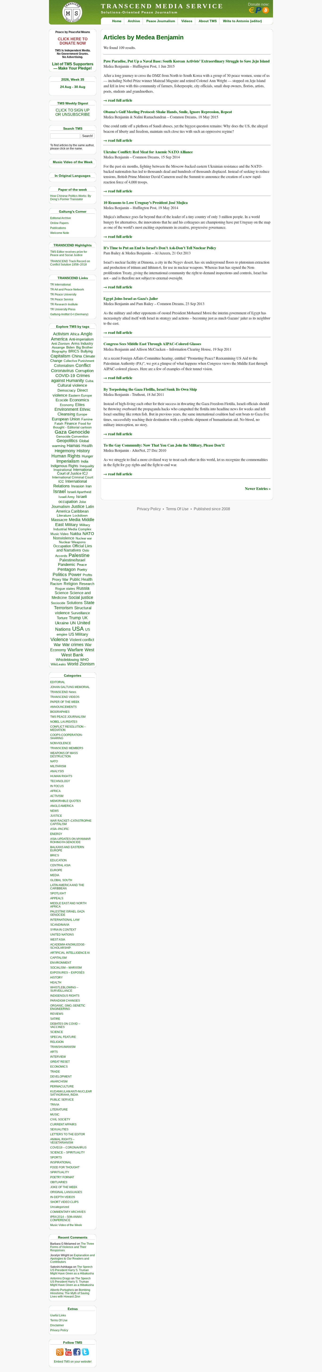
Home (116, 21)
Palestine (79, 555)
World (72, 664)
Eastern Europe (80, 395)
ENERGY (56, 834)
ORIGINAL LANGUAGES (66, 1192)
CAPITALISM (58, 957)
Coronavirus (62, 370)
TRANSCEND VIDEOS (64, 697)
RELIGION (57, 1042)
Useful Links (58, 1315)
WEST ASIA (57, 939)
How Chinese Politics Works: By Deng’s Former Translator (70, 197)
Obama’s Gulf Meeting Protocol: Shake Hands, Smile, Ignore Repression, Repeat (167, 111)
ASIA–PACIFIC (59, 829)
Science (61, 593)
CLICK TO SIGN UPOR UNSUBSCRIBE (72, 112)
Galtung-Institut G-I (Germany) (69, 314)
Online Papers (59, 223)
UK (85, 618)
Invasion (77, 486)
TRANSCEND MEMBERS (66, 748)
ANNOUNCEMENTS (63, 707)
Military (71, 524)
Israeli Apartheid (79, 492)
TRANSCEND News (63, 692)
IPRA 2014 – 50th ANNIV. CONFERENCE (66, 1218)
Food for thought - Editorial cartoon (72, 425)
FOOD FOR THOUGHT (64, 1167)
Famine (87, 419)
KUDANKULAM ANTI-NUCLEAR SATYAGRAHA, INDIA (71, 1093)
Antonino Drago (60, 1278)
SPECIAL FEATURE (63, 1037)
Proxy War (60, 579)
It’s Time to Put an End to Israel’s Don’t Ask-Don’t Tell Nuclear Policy (159, 247)
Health (87, 446)
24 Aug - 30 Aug (72, 87)
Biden (70, 347)
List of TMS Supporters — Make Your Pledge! (72, 66)
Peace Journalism (160, 21)
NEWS (54, 810)
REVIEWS (56, 1014)
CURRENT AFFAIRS (63, 1124)
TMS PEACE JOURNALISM (68, 716)
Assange (58, 347)
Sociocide (58, 603)
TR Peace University (63, 294)
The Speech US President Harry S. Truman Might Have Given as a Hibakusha (72, 1270)
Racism (56, 584)
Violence (59, 639)
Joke (82, 502)
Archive (134, 21)
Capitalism (60, 355)
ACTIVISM (56, 796)
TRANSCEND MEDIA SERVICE (162, 6)
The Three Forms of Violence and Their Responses (72, 1247)
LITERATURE (59, 1109)
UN (73, 623)
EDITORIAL (57, 682)
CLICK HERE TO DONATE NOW (72, 41)
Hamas (73, 445)
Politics (60, 574)
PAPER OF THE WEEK (64, 702)
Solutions (75, 603)
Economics (79, 400)
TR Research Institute (64, 304)
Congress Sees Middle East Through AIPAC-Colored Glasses (152, 343)
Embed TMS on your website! (72, 1361)
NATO (88, 533)
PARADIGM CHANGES (65, 1000)
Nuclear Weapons (72, 542)
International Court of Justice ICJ (74, 471)
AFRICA (55, 791)
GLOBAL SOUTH (61, 880)
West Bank (72, 654)
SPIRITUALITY (59, 1172)
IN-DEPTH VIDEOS (62, 1197)
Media (74, 519)
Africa (74, 334)
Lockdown (80, 515)
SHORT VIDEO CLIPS (64, 1202)
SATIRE (55, 1018)
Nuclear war (84, 538)
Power (74, 574)
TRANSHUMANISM (62, 1047)
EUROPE (56, 870)
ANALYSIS (57, 771)
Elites (80, 404)
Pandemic (66, 564)
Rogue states (65, 588)
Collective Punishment (79, 361)
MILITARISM (58, 766)
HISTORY (56, 977)
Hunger (87, 456)
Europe (81, 414)
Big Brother (84, 347)
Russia (82, 588)
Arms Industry (82, 343)
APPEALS (56, 898)
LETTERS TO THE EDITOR (67, 1134)
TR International (60, 284)
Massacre (59, 520)
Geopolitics (67, 440)
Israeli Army (66, 497)
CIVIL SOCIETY (60, 1119)
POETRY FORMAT (62, 1177)
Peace (82, 565)
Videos (186, 21)
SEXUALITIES (59, 1129)
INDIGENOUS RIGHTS (64, 995)
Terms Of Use (58, 1320)
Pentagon (67, 569)
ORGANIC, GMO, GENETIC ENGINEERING (67, 1007)
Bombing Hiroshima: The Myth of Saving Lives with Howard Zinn (70, 1293)
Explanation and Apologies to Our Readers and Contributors (72, 1259)
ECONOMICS (59, 1066)
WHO (84, 660)
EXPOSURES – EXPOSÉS (67, 972)
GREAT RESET (60, 1061)
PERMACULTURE (62, 1086)
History (83, 450)
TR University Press (62, 309)
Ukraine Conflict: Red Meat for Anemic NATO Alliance (148, 151)
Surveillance (80, 613)
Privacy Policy (59, 1330)
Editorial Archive (60, 218)
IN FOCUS (57, 786)
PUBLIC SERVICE (62, 1099)
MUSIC (54, 1114)
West (89, 649)
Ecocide (62, 400)
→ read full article (117, 100)
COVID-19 (65, 375)
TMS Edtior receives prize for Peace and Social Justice (68, 253)
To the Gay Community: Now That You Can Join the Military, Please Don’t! (164, 445)
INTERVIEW (58, 1056)
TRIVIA (54, 1104)
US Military (78, 634)
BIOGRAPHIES (60, 711)
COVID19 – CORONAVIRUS (68, 1147)
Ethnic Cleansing (74, 411)
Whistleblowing (67, 660)
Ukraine (62, 623)
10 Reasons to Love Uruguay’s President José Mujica (145, 202)
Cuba (89, 381)
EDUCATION (58, 860)
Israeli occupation (72, 499)
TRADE (55, 1071)
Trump (75, 617)
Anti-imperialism (81, 339)
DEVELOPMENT (61, 1076)
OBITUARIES (58, 1182)
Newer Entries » (258, 488)
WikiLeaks (58, 664)
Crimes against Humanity (70, 378)
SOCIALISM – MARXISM (66, 967)
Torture (62, 618)
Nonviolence (63, 538)
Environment (66, 409)
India (84, 461)
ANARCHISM (58, 1081)
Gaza (61, 432)
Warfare (75, 649)
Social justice (80, 597)
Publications (58, 228)
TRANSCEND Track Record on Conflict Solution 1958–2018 (70, 263)
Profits (87, 575)
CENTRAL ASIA (60, 865)
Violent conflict (82, 640)
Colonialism (64, 366)
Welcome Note (59, 233)
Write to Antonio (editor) (242, 21)
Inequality (87, 466)
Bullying (87, 351)
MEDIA (54, 875)
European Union (66, 419)
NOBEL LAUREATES (63, 721)
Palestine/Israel (72, 560)
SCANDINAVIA (59, 924)
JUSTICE (56, 815)
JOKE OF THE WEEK (63, 1187)
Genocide (79, 432)
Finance (71, 423)
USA (78, 629)
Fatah (58, 423)
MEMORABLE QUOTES (65, 801)
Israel (59, 491)
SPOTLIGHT (58, 893)
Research (86, 584)
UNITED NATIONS (62, 934)
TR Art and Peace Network (67, 289)
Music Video (59, 534)
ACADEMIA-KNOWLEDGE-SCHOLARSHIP (67, 946)
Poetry (82, 570)
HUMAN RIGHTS (61, 776)
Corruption (84, 371)
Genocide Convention (72, 436)
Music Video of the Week (66, 1225)
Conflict (83, 365)
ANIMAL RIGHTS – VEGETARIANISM (62, 1141)
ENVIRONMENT (60, 962)
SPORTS (56, 1157)
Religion (71, 584)
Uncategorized (59, 1207)
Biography (59, 351)
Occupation (62, 546)
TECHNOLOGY (60, 781)
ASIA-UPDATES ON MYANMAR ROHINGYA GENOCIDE (70, 840)
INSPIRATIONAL (60, 1162)
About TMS (208, 21)
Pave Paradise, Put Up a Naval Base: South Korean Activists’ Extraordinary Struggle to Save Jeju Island (186, 61)
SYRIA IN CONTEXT (63, 929)
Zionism (87, 664)
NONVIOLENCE (60, 743)
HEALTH (55, 982)
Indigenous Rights (64, 466)
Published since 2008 (212, 509)
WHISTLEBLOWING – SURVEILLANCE (64, 989)
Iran (88, 486)
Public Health (81, 579)
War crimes (72, 644)
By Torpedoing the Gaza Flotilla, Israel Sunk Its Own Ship (150, 389)
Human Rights (65, 455)
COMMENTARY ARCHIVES (68, 1212)
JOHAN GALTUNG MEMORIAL (70, 687)
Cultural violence (72, 385)
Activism (61, 334)
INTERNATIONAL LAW (64, 919)
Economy (67, 405)
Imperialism (67, 461)
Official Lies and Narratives (74, 548)
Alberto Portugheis (62, 1290)
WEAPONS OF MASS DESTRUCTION (64, 754)
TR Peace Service (61, 299)
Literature (64, 515)
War (57, 644)
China (77, 356)
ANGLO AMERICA (62, 806)
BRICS (73, 351)
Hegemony (65, 450)
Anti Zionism (60, 343)
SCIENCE (56, 1032)
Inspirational (63, 470)
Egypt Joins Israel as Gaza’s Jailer (130, 298)
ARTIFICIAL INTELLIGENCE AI (70, 952)
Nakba (75, 534)
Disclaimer (57, 1325)
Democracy (67, 390)
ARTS (54, 1051)
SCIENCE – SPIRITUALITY (67, 1152)
